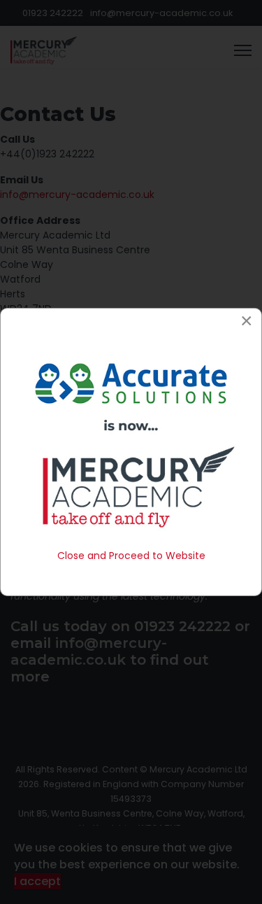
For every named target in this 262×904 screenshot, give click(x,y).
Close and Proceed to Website (131, 556)
